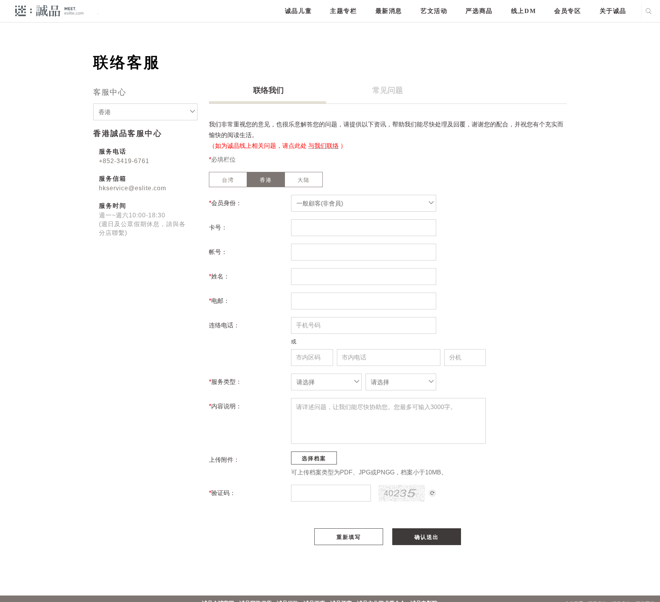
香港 (266, 180)
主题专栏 (343, 11)
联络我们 (268, 90)
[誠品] (49, 10)
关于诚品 (613, 11)
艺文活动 (434, 11)
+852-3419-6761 (124, 161)
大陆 (304, 180)
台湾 (228, 180)
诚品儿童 (298, 11)
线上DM (523, 11)
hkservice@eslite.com (132, 188)
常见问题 (387, 90)
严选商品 (479, 11)
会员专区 (567, 11)
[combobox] (145, 112)
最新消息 (388, 11)
